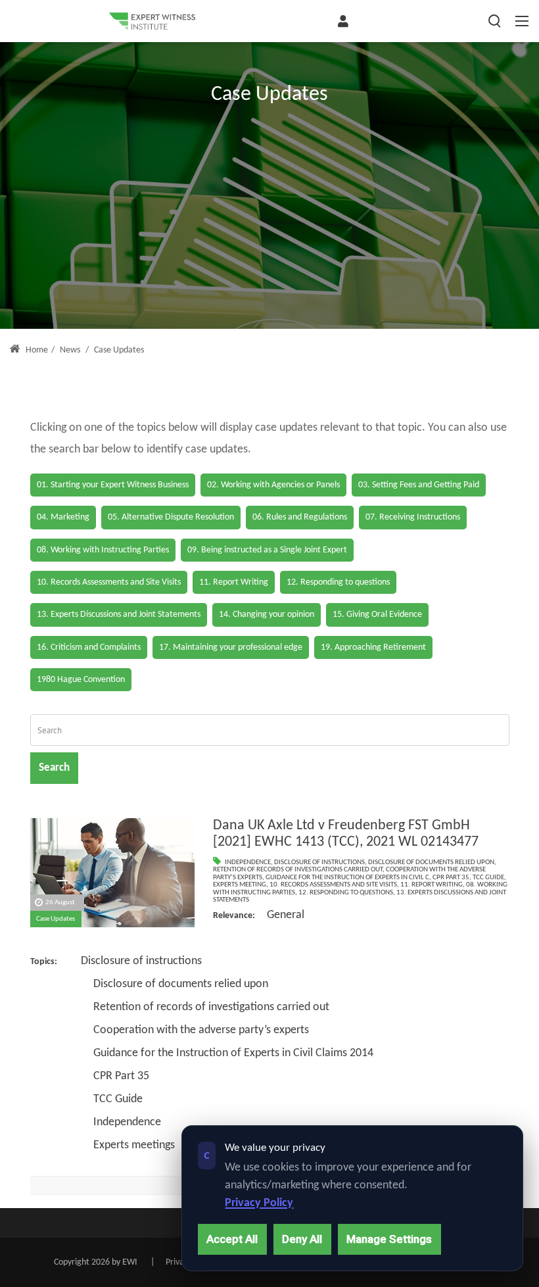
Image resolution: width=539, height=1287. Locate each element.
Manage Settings (389, 1239)
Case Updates (55, 919)
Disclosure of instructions (319, 862)
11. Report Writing (431, 884)
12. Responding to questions (345, 892)
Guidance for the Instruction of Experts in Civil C (347, 877)
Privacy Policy (259, 1203)
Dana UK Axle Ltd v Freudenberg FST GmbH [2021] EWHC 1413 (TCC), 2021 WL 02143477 (346, 834)
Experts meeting (239, 884)
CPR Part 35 (451, 877)
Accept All (232, 1239)
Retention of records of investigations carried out (298, 869)
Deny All (302, 1239)
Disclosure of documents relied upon (431, 862)
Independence (248, 862)
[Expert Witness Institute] (152, 21)
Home (36, 350)
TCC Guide (488, 877)
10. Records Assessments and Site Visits (333, 884)
